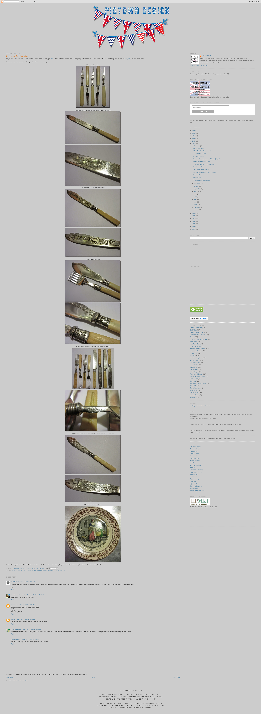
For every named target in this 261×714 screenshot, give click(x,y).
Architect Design (195, 449)
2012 (193, 216)
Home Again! (197, 177)
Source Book (194, 379)
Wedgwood (193, 397)
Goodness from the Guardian (198, 339)
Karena (13, 605)
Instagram (193, 355)
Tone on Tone (194, 488)
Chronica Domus (195, 456)
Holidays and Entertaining (197, 348)
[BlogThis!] (51, 568)
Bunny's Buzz (194, 451)
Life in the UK (52, 570)
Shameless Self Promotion (201, 169)
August (196, 191)
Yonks (53, 59)
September (197, 189)
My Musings (193, 367)
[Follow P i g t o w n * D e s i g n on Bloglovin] (199, 319)
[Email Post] (47, 568)
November (197, 183)
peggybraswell (15, 639)
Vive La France (194, 395)
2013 (193, 213)
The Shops (193, 385)
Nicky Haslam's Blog (196, 472)
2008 (193, 226)
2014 (193, 144)
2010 (193, 221)
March (196, 204)
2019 (193, 130)
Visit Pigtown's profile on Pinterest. (200, 406)
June (195, 197)
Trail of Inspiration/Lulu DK (198, 490)
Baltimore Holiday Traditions (201, 161)
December (197, 146)
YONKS (13, 582)
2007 (193, 229)
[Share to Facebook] (55, 568)
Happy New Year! (198, 148)
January (196, 210)
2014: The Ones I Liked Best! (202, 151)
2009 (193, 224)
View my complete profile (199, 65)
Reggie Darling (194, 479)
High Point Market (195, 344)
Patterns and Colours (196, 374)
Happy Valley (194, 341)
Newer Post (9, 677)
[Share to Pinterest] (57, 568)
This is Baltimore (195, 388)
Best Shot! (196, 175)
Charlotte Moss (194, 453)
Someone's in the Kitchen (197, 376)
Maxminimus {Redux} (196, 470)
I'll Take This (16, 570)
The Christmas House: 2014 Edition (203, 164)
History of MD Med (195, 346)
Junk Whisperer (42, 570)
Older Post (176, 677)
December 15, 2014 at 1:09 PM (30, 639)
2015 (193, 141)
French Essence (195, 460)
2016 (193, 138)
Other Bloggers (194, 372)
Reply (12, 589)
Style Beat (193, 481)
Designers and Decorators (197, 334)
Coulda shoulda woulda (18, 595)
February (196, 207)
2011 (193, 218)
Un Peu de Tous (195, 392)
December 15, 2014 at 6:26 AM (36, 595)
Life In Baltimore (195, 362)
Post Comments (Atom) (21, 681)
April (195, 202)
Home (93, 677)
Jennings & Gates (195, 465)
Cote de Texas (194, 458)
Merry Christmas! (198, 156)
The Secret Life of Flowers (198, 383)
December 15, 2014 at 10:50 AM (25, 605)
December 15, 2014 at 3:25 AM (25, 582)
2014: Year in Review (199, 153)
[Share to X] (53, 568)
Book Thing (193, 330)
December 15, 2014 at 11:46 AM (31, 629)
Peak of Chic (194, 474)
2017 (193, 136)
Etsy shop (128, 59)
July (195, 194)
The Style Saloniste (196, 486)
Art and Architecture (196, 327)
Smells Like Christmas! (200, 167)
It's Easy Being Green (28, 570)
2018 (193, 133)
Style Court (193, 483)
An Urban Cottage (195, 446)
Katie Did (192, 467)
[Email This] (49, 568)
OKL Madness (194, 369)
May (195, 199)
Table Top (61, 570)
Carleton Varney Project (197, 332)
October (196, 186)
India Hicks (193, 463)
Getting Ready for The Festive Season (204, 172)
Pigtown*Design (207, 55)
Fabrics (192, 337)
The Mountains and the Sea (201, 180)
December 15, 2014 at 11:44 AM (25, 619)
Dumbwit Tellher (16, 629)
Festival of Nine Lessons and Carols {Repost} (206, 159)
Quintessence (194, 477)
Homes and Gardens (196, 351)
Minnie (13, 619)
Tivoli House (193, 390)
